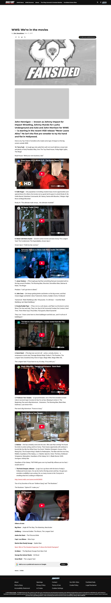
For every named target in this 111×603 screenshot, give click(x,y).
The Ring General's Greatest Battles (51, 2)
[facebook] (100, 2)
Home (16, 570)
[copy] (25, 37)
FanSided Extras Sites (70, 2)
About (37, 2)
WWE (21, 570)
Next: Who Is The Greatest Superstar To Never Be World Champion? (37, 547)
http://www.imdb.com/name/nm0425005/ (28, 479)
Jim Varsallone (19, 33)
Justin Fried (18, 594)
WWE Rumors (29, 2)
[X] (97, 2)
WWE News (20, 2)
